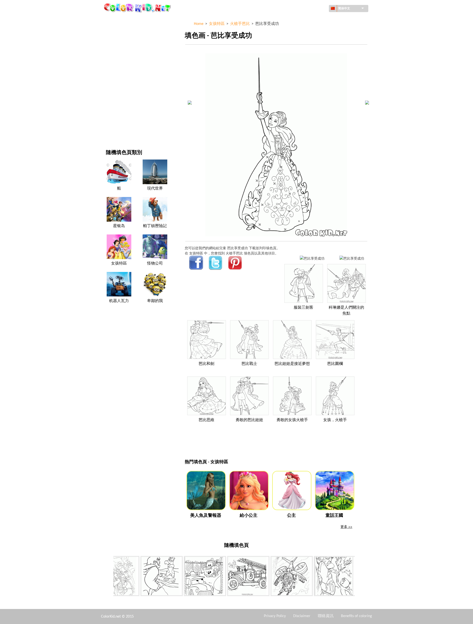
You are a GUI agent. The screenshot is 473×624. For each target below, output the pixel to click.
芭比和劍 (206, 364)
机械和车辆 (114, 19)
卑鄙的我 (155, 301)
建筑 (109, 40)
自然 (109, 131)
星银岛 (119, 226)
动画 (109, 60)
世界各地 (113, 30)
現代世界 (155, 189)
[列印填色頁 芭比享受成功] (312, 258)
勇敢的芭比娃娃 (249, 420)
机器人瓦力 (119, 301)
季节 (109, 80)
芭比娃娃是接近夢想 (292, 364)
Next (358, 577)
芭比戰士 (249, 364)
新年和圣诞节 (116, 110)
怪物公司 (155, 264)
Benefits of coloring (356, 616)
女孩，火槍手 (335, 420)
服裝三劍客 (303, 308)
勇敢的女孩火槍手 (292, 420)
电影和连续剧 (116, 121)
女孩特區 (113, 70)
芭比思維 (206, 420)
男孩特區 (113, 90)
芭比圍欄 (335, 364)
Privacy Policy (275, 616)
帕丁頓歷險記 (155, 226)
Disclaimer (301, 616)
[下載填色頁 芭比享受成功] (351, 258)
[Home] (138, 7)
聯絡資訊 (326, 616)
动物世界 (113, 50)
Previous (109, 577)
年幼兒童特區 (116, 100)
